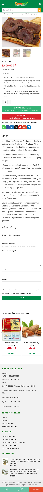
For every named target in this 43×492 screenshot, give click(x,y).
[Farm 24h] (21, 4)
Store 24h (15, 14)
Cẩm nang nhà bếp (8, 436)
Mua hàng (11, 353)
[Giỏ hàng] (40, 3)
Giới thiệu (5, 420)
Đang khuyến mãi (8, 423)
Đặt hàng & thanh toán (9, 445)
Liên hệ (4, 417)
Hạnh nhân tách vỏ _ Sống (31, 344)
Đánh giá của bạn (8, 243)
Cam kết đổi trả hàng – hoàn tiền (13, 442)
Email (4, 279)
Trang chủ (7, 14)
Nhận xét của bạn (9, 251)
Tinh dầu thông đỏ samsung (11, 344)
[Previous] (5, 32)
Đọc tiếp (32, 353)
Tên (4, 269)
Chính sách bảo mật (9, 439)
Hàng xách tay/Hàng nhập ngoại (29, 14)
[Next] (38, 32)
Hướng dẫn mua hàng (9, 426)
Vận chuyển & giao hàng (10, 448)
